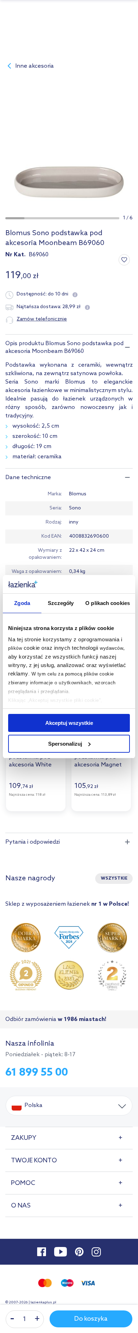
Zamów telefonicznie (42, 319)
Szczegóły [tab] (61, 603)
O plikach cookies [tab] (107, 603)
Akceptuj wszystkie (69, 723)
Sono (75, 508)
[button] (14, 218)
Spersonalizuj (65, 744)
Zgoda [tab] (22, 603)
